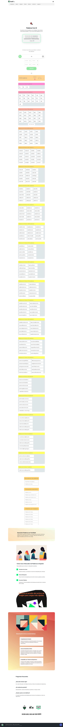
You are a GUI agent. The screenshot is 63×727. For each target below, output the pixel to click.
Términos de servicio (27, 38)
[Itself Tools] (31, 711)
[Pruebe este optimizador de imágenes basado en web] (31, 598)
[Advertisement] (31, 13)
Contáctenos (20, 725)
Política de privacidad (35, 38)
